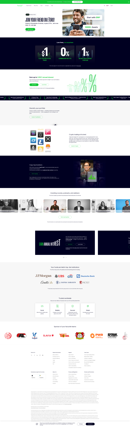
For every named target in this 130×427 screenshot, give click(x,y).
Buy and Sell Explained (88, 362)
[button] (63, 257)
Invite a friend (87, 374)
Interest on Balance (88, 358)
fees (99, 36)
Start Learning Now (65, 217)
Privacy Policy (71, 376)
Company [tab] (47, 5)
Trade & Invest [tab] (28, 5)
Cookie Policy (63, 424)
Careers (54, 377)
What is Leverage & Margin (89, 360)
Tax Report (86, 363)
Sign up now (30, 29)
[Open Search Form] (104, 5)
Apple (54, 362)
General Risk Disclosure (73, 379)
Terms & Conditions (73, 381)
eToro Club (86, 377)
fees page (79, 65)
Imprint (54, 383)
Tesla (54, 360)
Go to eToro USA (77, 1)
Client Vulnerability (72, 365)
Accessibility (55, 381)
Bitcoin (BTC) (55, 354)
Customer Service (72, 363)
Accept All (90, 424)
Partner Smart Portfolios (89, 381)
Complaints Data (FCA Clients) (75, 367)
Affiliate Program (87, 376)
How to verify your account (74, 362)
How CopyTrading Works (89, 354)
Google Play (41, 377)
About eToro (55, 374)
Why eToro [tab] (36, 5)
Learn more (80, 246)
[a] (31, 355)
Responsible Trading (88, 356)
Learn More (44, 84)
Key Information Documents (74, 383)
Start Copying (35, 173)
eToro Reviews (55, 376)
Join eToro (34, 84)
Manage (81, 424)
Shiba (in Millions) (56, 358)
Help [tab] (52, 5)
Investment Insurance (88, 379)
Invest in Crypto (74, 146)
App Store (33, 377)
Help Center (71, 354)
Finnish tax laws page (68, 404)
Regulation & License (73, 377)
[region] (65, 424)
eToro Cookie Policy (72, 374)
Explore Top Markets (36, 117)
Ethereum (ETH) (56, 356)
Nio (53, 363)
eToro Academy (87, 365)
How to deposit (72, 356)
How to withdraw (72, 358)
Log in (111, 5)
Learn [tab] (41, 5)
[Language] (108, 5)
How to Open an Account (74, 360)
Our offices (55, 379)
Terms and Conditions (50, 88)
